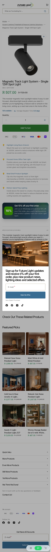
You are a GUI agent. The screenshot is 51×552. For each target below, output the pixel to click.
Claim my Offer (25, 295)
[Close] (44, 244)
